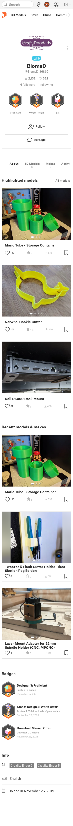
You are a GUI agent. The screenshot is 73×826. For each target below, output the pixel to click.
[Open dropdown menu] (67, 47)
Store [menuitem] (34, 15)
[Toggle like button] (7, 252)
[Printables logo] (4, 15)
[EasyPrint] (39, 4)
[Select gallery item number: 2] (36, 237)
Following (45, 84)
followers (27, 84)
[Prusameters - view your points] (46, 4)
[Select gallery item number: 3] (40, 237)
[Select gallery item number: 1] (32, 237)
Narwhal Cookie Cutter (23, 322)
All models (62, 180)
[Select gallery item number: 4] (41, 314)
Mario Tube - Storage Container (30, 245)
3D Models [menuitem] (18, 15)
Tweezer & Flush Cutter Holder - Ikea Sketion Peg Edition (35, 568)
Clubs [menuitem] (47, 15)
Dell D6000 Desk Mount (24, 399)
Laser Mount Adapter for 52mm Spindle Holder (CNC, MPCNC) (30, 645)
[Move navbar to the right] (69, 15)
